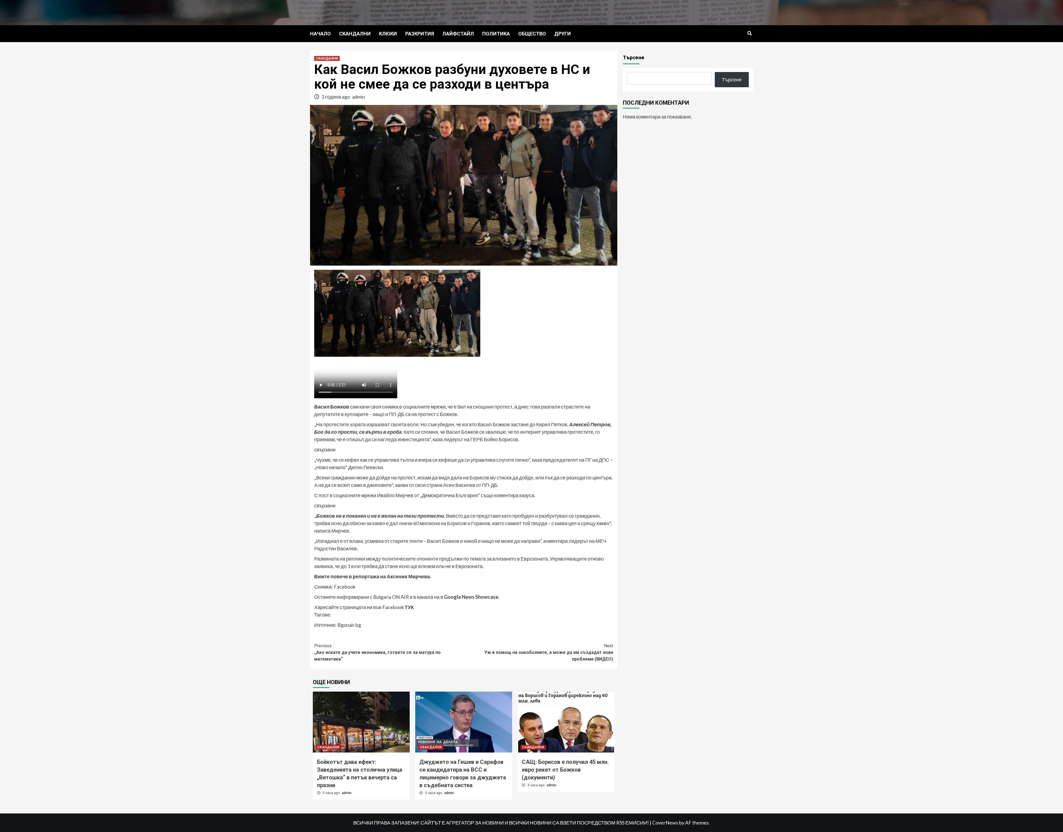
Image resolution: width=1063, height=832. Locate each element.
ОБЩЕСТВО (532, 34)
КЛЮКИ (388, 34)
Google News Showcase (471, 597)
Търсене (633, 57)
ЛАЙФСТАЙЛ (458, 34)
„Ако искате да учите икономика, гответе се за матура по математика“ (377, 652)
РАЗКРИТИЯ (419, 34)
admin (358, 97)
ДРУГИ (562, 34)
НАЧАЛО (320, 34)
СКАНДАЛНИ (355, 34)
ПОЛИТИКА (496, 34)
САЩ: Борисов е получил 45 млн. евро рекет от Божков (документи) (565, 770)
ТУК (409, 607)
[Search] (749, 33)
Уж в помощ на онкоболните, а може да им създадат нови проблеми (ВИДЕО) (548, 652)
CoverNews (665, 823)
